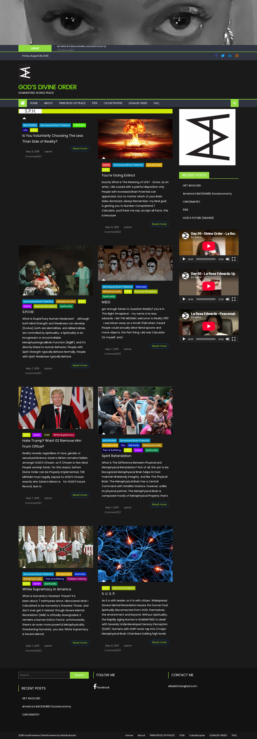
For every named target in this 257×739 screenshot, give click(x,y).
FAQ (156, 103)
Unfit (46, 434)
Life (25, 130)
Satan (27, 306)
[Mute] (228, 259)
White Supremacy (63, 434)
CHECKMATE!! (65, 48)
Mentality (141, 286)
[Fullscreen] (234, 259)
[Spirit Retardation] (135, 410)
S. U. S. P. (108, 593)
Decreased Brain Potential (55, 125)
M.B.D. (106, 302)
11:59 (94, 103)
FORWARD (79, 125)
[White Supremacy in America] (56, 547)
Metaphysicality (66, 301)
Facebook (103, 687)
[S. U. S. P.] (135, 554)
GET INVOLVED (192, 185)
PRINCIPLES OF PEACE (72, 103)
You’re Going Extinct (118, 175)
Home (34, 103)
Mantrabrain (68, 735)
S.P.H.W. (28, 311)
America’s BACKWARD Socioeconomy (207, 193)
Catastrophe (113, 103)
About (48, 103)
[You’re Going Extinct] (135, 139)
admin (48, 151)
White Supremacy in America (46, 589)
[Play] (184, 259)
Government (154, 165)
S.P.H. (34, 130)
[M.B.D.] (135, 263)
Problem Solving (77, 578)
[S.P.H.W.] (56, 270)
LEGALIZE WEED (138, 103)
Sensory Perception (45, 306)
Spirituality (66, 306)
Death (106, 165)
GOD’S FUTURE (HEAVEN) (198, 218)
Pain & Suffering (112, 450)
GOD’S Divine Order (47, 87)
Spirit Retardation (116, 455)
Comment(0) (33, 156)
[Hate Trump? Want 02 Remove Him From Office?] (56, 408)
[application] (209, 246)
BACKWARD (30, 125)
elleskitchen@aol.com (182, 686)
